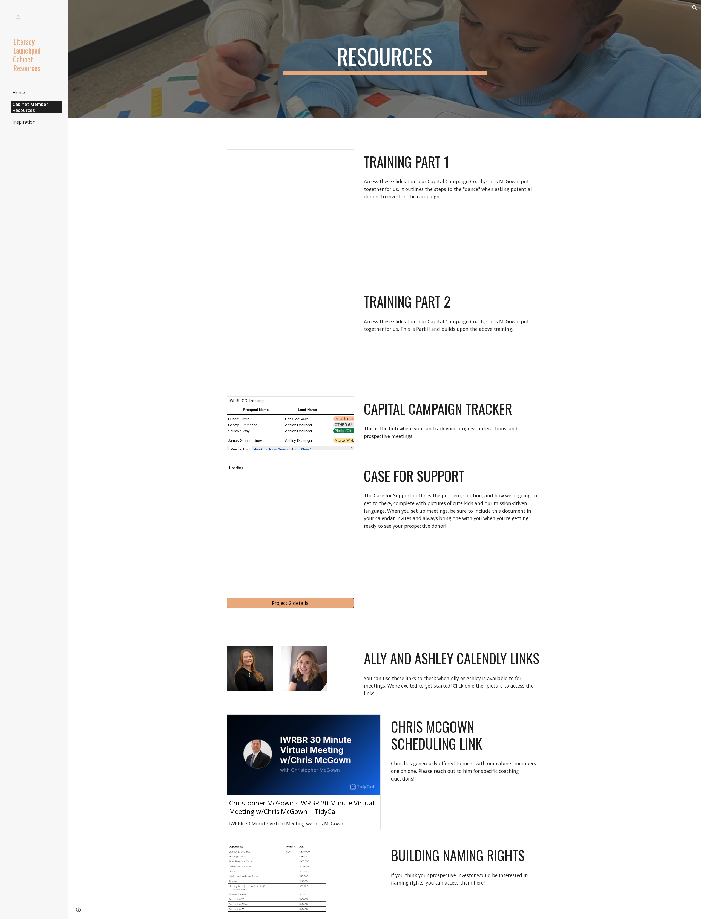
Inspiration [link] (24, 122)
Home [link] (19, 93)
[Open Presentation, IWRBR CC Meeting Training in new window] (343, 156)
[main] (385, 59)
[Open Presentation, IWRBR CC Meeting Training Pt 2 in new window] (343, 296)
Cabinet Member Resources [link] (30, 107)
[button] (694, 7)
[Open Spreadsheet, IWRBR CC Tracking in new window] (343, 403)
